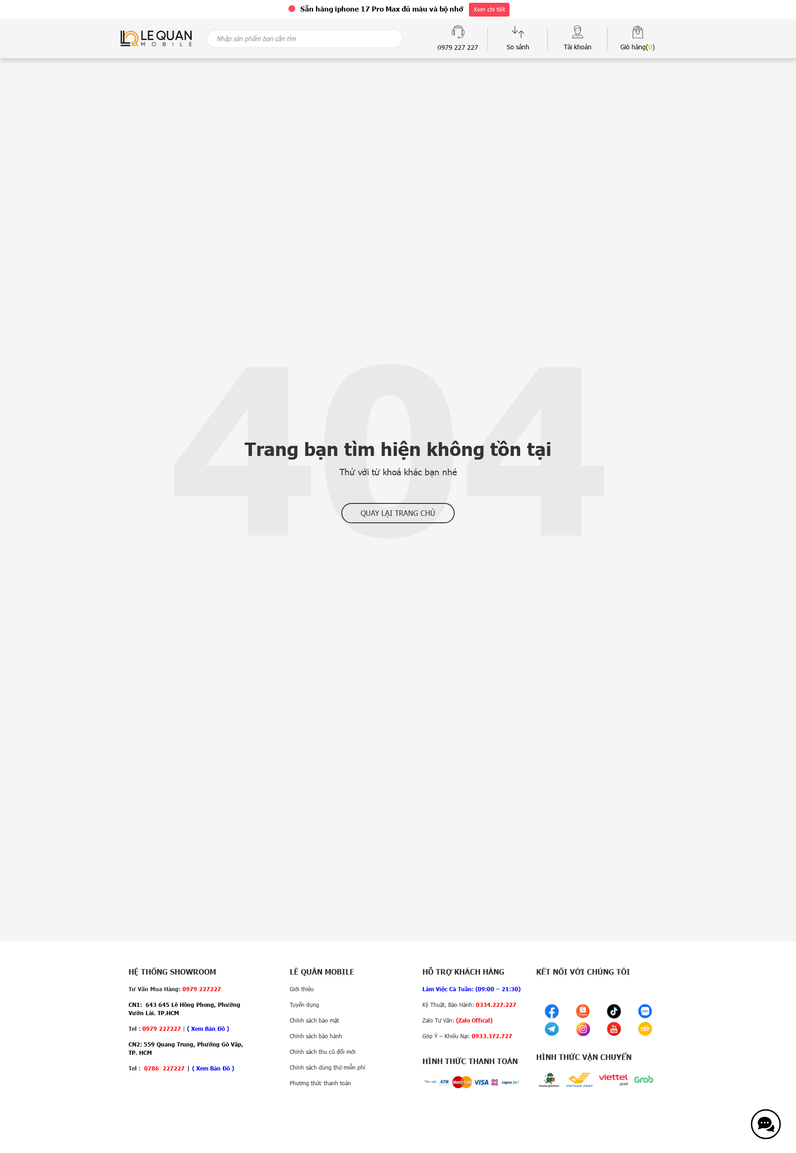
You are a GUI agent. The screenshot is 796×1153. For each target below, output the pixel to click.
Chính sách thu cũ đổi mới (323, 1051)
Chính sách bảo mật (314, 1020)
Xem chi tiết (489, 9)
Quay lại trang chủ (398, 513)
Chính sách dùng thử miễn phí (327, 1067)
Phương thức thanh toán (320, 1083)
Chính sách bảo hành (316, 1036)
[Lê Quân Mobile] (156, 37)
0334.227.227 (496, 1004)
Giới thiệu (302, 989)
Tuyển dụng (304, 1004)
